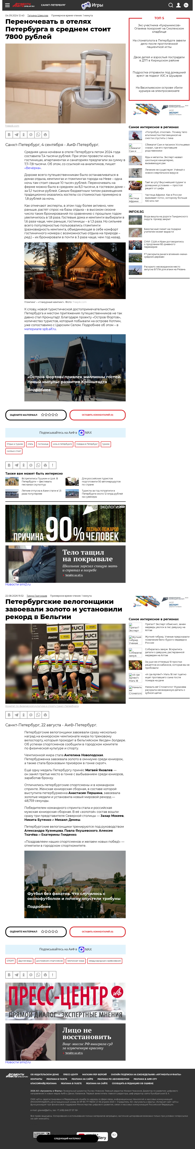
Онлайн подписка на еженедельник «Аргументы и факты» (146, 1074)
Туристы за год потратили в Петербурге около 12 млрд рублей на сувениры (102, 493)
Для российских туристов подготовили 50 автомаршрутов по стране (101, 481)
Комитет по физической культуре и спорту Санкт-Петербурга (42, 706)
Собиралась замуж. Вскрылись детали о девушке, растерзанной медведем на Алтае (164, 652)
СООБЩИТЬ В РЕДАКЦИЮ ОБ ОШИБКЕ (132, 1083)
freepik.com (12, 125)
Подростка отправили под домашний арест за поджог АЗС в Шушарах (159, 74)
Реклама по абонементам (113, 1079)
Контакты (36, 1079)
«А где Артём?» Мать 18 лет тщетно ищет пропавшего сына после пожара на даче (165, 677)
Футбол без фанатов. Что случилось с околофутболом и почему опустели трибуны (74, 896)
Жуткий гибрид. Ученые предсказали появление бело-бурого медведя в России (167, 639)
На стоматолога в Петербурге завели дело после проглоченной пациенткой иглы (159, 44)
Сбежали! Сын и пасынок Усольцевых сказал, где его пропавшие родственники (167, 147)
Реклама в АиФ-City (145, 1079)
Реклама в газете (56, 1079)
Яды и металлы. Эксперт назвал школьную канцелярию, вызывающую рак (164, 160)
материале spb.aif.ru (40, 329)
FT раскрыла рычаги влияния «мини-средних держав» (166, 255)
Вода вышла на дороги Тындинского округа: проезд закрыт (166, 218)
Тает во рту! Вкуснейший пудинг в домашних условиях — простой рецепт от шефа (165, 185)
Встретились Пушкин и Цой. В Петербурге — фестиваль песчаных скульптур (40, 481)
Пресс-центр (70, 1074)
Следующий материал (67, 1138)
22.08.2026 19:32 (14, 595)
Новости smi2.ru (18, 584)
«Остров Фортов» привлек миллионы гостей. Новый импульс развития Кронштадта (74, 379)
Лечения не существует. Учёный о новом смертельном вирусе (165, 171)
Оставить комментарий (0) (97, 415)
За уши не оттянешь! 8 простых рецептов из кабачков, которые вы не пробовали (167, 664)
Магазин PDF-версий (94, 1074)
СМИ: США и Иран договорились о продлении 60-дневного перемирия (164, 244)
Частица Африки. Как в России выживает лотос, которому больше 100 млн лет (166, 197)
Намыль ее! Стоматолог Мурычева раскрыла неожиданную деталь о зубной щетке (165, 689)
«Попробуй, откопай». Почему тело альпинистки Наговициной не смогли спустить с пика (166, 135)
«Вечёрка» (32, 168)
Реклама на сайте (82, 1079)
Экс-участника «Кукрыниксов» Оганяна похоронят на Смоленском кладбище (159, 28)
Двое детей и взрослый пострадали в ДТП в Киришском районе (159, 59)
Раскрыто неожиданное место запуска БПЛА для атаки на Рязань (164, 268)
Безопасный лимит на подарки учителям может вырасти (162, 230)
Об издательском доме (44, 1074)
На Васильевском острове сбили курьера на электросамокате (159, 89)
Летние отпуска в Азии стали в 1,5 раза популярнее (41, 492)
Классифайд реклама (43, 1083)
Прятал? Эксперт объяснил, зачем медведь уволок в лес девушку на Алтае (165, 627)
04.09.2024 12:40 (14, 15)
